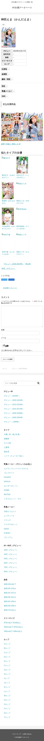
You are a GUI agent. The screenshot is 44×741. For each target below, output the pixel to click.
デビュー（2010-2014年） (14, 409)
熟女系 (28, 264)
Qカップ (7, 713)
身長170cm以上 (10, 610)
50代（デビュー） (11, 559)
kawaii (6, 529)
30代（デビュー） (11, 550)
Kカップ (7, 687)
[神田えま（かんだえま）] (11, 279)
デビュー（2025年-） (12, 396)
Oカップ (7, 704)
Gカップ (7, 670)
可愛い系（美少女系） (12, 434)
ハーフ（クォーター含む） (14, 456)
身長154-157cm (10, 593)
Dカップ (7, 657)
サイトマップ (16, 734)
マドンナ (7, 520)
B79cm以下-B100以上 (12, 623)
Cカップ (7, 652)
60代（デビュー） (8, 268)
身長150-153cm (10, 588)
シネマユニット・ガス (12, 499)
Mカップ (7, 696)
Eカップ (7, 661)
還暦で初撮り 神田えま (10, 144)
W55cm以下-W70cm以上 (13, 627)
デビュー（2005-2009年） (14, 413)
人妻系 (6, 447)
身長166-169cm (10, 606)
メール (3, 338)
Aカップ (7, 644)
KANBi (6, 490)
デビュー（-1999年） (12, 422)
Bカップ (7, 648)
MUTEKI (7, 494)
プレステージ (9, 473)
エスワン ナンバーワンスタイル (16, 468)
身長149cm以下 (10, 584)
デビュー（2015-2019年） (14, 404)
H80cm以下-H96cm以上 (13, 631)
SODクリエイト (10, 511)
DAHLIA (7, 481)
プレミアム (8, 537)
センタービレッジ (11, 486)
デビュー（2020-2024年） (14, 264)
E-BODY (7, 533)
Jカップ (7, 683)
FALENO (7, 477)
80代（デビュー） (11, 571)
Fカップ (7, 665)
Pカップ (7, 709)
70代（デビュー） (11, 567)
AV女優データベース (22, 7)
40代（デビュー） (11, 554)
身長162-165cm (10, 601)
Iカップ (7, 678)
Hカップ (7, 674)
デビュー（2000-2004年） (14, 417)
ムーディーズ (9, 516)
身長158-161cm (10, 597)
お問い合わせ (27, 734)
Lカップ (7, 691)
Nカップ (7, 700)
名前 (2, 330)
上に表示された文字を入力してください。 (17, 350)
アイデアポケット (11, 524)
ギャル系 (7, 443)
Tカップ (7, 717)
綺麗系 (6, 439)
